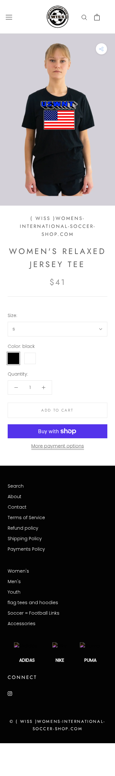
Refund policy (23, 528)
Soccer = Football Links (33, 613)
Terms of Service (26, 517)
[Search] (84, 17)
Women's (18, 571)
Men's (14, 581)
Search (16, 486)
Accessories (21, 623)
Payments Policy (26, 549)
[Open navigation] (9, 17)
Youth (14, 592)
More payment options (57, 446)
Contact (17, 507)
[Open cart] (97, 17)
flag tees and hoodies (33, 602)
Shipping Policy (25, 538)
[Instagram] (10, 693)
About (14, 496)
